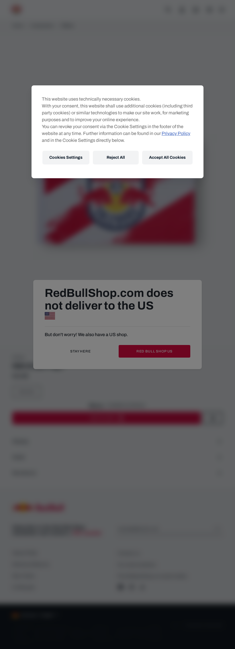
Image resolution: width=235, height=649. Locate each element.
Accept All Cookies (167, 157)
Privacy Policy (176, 133)
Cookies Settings (66, 157)
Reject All (116, 157)
